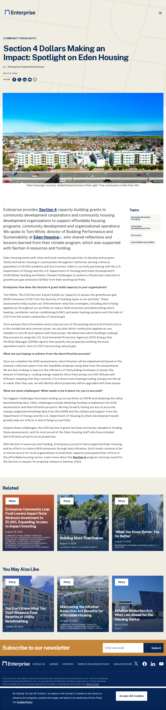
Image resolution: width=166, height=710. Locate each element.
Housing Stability (69, 547)
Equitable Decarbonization (140, 227)
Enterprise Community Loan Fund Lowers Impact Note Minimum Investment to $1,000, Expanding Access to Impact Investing (27, 517)
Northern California (142, 242)
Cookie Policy (24, 702)
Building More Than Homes (82, 538)
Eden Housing (46, 237)
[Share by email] (30, 80)
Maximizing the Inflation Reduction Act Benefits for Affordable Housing (81, 611)
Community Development (31, 539)
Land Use (119, 547)
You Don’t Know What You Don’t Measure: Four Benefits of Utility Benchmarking (25, 614)
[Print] (35, 80)
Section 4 (136, 235)
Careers (53, 664)
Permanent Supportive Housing (22, 545)
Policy (99, 628)
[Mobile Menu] (160, 13)
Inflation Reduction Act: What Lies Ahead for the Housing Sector (134, 615)
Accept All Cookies (131, 696)
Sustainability (13, 547)
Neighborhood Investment (32, 543)
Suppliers (67, 664)
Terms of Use (92, 684)
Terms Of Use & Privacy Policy (93, 664)
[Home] (20, 13)
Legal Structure (123, 664)
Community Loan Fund (16, 541)
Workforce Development (35, 547)
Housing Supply (89, 547)
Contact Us (38, 664)
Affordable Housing (30, 537)
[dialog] (83, 699)
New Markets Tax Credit (81, 628)
